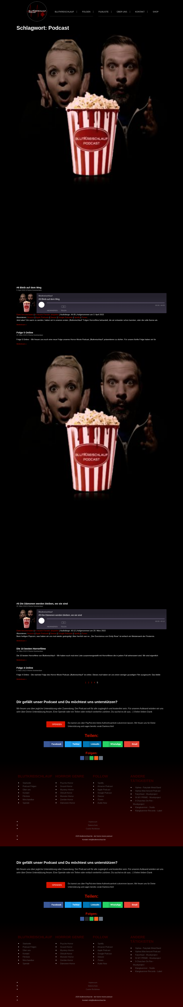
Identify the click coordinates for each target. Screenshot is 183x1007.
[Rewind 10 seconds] (58, 307)
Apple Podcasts (42, 317)
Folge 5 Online (24, 332)
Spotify (77, 317)
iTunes (84, 317)
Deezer (53, 317)
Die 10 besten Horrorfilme (31, 648)
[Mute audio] (51, 307)
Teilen (63, 311)
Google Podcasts (65, 317)
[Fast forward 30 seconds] (71, 307)
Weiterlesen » (21, 325)
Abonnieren (52, 311)
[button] (55, 724)
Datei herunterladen (24, 314)
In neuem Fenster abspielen (47, 314)
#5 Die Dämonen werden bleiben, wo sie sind (42, 603)
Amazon (30, 317)
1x (63, 307)
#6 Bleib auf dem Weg (28, 287)
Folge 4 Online (24, 668)
